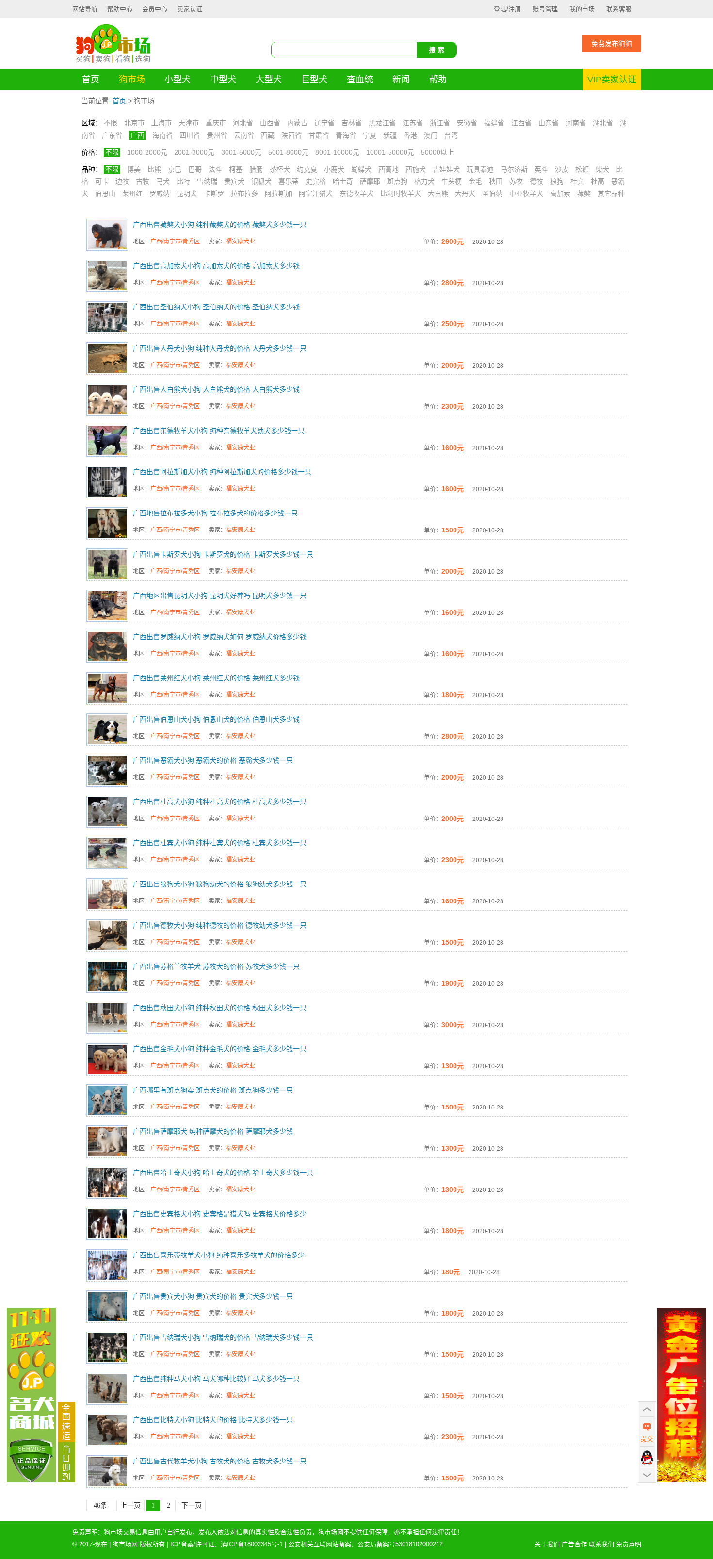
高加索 (560, 193)
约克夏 (307, 169)
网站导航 (84, 9)
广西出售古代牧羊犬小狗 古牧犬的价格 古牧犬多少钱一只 (220, 1461)
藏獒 (584, 193)
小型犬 (177, 79)
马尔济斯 (514, 169)
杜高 (597, 181)
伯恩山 (105, 193)
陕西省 (291, 135)
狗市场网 (125, 1544)
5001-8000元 (288, 152)
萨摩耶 (370, 181)
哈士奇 (343, 181)
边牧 (122, 181)
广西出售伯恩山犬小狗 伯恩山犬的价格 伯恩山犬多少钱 (216, 719)
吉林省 (351, 123)
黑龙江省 (382, 123)
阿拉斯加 (278, 193)
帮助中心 (119, 9)
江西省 (521, 123)
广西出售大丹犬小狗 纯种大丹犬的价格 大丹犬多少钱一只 (220, 348)
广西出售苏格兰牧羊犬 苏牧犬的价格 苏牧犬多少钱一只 (216, 966)
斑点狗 (397, 181)
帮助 (438, 79)
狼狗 (557, 181)
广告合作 (574, 1544)
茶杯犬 (280, 169)
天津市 (188, 123)
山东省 (548, 123)
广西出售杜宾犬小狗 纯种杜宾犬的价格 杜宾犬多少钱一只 (220, 843)
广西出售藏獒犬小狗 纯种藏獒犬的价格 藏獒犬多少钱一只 (220, 224)
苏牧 (516, 181)
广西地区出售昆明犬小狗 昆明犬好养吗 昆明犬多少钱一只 (220, 595)
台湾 (451, 135)
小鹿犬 (334, 169)
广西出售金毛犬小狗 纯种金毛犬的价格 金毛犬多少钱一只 (220, 1049)
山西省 (270, 123)
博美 (134, 169)
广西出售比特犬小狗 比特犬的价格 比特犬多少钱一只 (213, 1420)
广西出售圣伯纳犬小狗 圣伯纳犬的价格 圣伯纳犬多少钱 (216, 307)
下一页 (191, 1505)
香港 (410, 135)
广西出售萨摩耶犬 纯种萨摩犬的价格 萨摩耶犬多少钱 (213, 1131)
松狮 (582, 169)
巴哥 (195, 169)
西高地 (388, 169)
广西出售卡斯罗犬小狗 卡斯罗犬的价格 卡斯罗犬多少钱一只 (223, 554)
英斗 (541, 169)
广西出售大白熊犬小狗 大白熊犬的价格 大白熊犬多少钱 (216, 389)
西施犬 (415, 169)
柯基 (236, 169)
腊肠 (256, 169)
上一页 (130, 1505)
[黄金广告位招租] (681, 1480)
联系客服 (619, 9)
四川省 (189, 135)
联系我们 (601, 1544)
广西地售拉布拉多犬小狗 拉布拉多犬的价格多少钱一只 (215, 513)
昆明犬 (187, 193)
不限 (110, 123)
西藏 (268, 135)
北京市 (134, 123)
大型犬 (269, 79)
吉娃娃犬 (446, 169)
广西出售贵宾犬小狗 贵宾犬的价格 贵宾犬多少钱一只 (213, 1296)
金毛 (475, 181)
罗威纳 (159, 193)
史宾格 (316, 181)
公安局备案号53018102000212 (400, 1544)
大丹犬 (465, 193)
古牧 (142, 181)
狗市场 (132, 79)
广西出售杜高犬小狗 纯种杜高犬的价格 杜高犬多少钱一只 (220, 801)
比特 (183, 181)
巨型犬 (314, 79)
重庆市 (216, 123)
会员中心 (154, 9)
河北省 (243, 123)
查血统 (360, 79)
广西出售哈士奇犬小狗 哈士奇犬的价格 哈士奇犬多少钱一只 (223, 1172)
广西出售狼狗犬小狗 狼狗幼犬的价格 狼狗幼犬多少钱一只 (220, 884)
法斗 (215, 169)
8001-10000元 (337, 152)
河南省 (576, 123)
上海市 (161, 123)
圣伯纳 (492, 193)
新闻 (401, 79)
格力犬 (424, 181)
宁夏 (369, 135)
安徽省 (467, 123)
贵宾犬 (234, 181)
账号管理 (545, 9)
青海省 (346, 135)
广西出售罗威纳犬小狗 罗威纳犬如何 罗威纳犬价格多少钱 (220, 637)
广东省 (112, 135)
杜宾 (577, 181)
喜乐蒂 (288, 181)
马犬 (163, 181)
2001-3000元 (194, 152)
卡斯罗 (214, 193)
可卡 (102, 181)
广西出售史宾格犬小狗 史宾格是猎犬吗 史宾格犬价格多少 (220, 1214)
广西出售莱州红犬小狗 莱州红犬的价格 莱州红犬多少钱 (216, 678)
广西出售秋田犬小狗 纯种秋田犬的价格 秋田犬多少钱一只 (220, 1008)
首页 (90, 79)
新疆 (390, 135)
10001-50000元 (390, 152)
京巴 (174, 169)
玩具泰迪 (480, 169)
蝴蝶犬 (361, 169)
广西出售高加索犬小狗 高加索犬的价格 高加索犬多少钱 (216, 266)
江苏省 (413, 123)
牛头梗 (451, 181)
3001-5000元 (241, 152)
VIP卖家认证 (611, 79)
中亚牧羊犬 (526, 193)
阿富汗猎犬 (316, 193)
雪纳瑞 (207, 181)
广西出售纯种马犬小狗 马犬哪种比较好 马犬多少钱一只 (216, 1378)
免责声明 (628, 1544)
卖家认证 (189, 9)
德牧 (536, 181)
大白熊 (438, 193)
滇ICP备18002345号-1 (252, 1544)
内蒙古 (297, 123)
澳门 (431, 135)
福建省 (494, 123)
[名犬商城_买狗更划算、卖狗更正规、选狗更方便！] (31, 1480)
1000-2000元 (147, 152)
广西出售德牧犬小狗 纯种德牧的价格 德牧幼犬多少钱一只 (220, 925)
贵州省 (217, 135)
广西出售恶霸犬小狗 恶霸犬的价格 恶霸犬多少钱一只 (213, 760)
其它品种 (611, 193)
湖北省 (603, 123)
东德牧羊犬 (356, 193)
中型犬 (223, 79)
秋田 (495, 181)
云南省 (244, 135)
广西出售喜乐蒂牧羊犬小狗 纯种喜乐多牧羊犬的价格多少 (219, 1255)
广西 (137, 135)
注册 (514, 9)
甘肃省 (318, 135)
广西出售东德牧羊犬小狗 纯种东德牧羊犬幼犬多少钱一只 (219, 430)
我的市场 (582, 9)
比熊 (154, 169)
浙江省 (440, 123)
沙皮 (561, 169)
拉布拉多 (244, 193)
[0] (66, 1480)
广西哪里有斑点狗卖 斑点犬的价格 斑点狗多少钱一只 (213, 1090)
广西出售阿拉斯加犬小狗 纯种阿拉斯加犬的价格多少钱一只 (222, 472)
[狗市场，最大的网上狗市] (113, 62)
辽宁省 (324, 123)
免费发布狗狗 (611, 44)
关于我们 (547, 1544)
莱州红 (132, 193)
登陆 (500, 9)
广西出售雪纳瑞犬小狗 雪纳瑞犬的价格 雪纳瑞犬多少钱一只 (223, 1337)
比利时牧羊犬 (400, 193)
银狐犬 (261, 181)
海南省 (162, 135)
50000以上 (437, 152)
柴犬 (602, 169)
